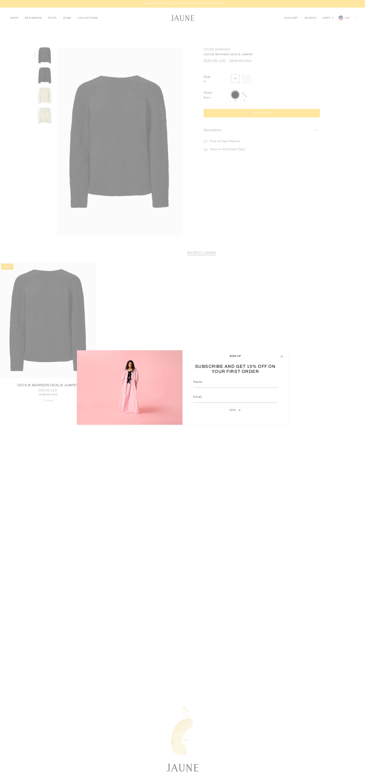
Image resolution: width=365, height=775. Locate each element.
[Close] (282, 357)
